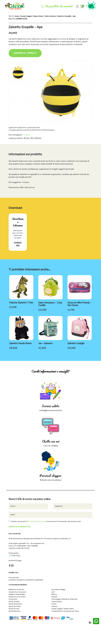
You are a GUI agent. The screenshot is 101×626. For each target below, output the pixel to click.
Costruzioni (13, 599)
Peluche (54, 597)
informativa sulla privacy (36, 521)
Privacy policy (13, 553)
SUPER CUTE (21, 19)
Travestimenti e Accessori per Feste (65, 611)
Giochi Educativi (14, 611)
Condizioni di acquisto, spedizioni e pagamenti (26, 580)
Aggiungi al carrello (25, 53)
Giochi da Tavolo (15, 606)
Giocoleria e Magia (58, 589)
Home (16, 16)
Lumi (19, 560)
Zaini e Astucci (50, 16)
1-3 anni (26, 135)
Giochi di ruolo (14, 609)
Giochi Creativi (14, 601)
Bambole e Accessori (16, 589)
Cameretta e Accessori (17, 592)
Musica (54, 594)
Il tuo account (14, 577)
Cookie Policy (15, 555)
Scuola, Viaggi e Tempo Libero (31, 16)
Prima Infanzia (56, 601)
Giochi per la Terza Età (17, 597)
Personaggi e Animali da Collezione (64, 599)
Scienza (54, 606)
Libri (53, 592)
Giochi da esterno (15, 604)
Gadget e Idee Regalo (17, 594)
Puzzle (53, 604)
